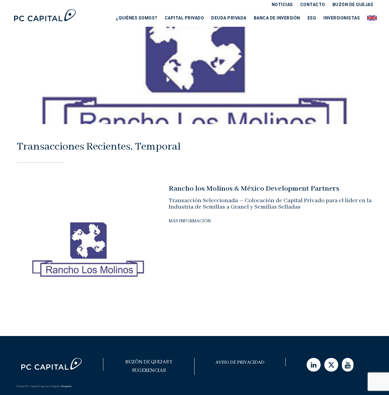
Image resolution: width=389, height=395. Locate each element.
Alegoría (66, 386)
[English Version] (370, 18)
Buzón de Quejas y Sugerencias (149, 366)
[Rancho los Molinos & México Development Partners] (88, 252)
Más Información (190, 221)
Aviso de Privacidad (239, 362)
